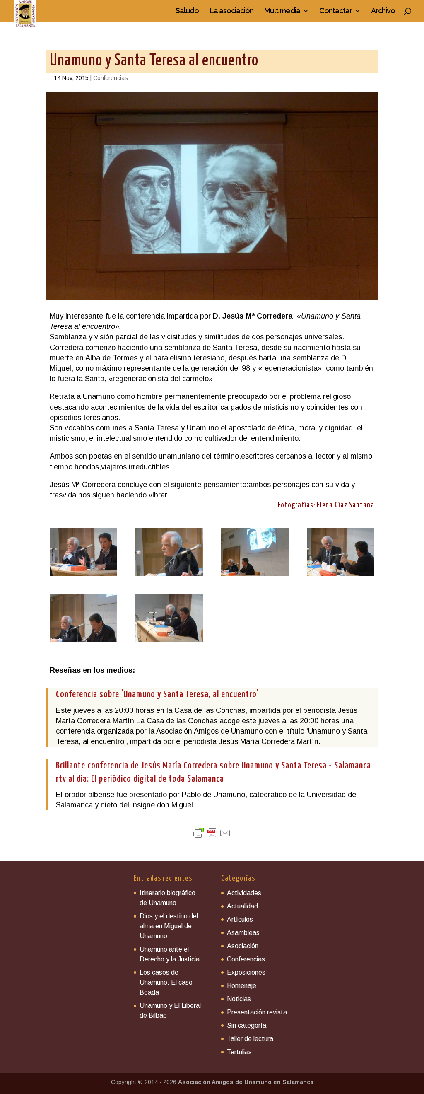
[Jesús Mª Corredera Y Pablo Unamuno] (83, 576)
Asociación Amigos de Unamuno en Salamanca (245, 1082)
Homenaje (241, 985)
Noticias (239, 998)
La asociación (231, 11)
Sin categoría (246, 1025)
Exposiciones (246, 972)
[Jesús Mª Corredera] (169, 576)
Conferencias (110, 78)
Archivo (383, 11)
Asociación (242, 945)
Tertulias (239, 1051)
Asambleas (243, 932)
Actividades (244, 892)
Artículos (240, 919)
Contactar (335, 11)
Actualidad (242, 906)
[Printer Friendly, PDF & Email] (212, 833)
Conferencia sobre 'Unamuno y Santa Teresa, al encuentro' (157, 694)
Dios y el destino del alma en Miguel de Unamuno (169, 926)
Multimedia (282, 11)
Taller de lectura (250, 1038)
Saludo (187, 11)
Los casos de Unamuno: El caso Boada (166, 982)
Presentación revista (257, 1012)
